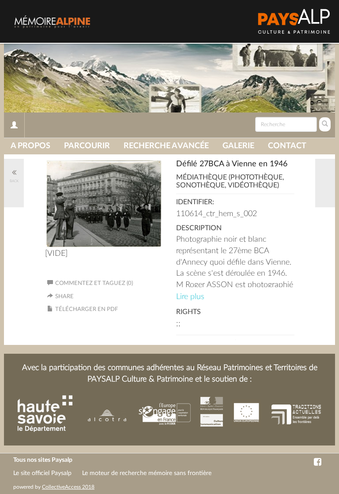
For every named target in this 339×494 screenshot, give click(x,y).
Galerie (238, 146)
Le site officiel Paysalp (42, 473)
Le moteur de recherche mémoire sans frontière (146, 473)
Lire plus (190, 297)
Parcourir (87, 146)
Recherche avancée (166, 146)
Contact (287, 146)
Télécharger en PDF (86, 309)
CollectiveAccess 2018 (68, 487)
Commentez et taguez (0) (94, 283)
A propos (30, 146)
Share (64, 296)
